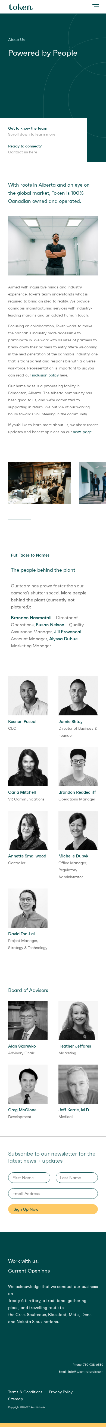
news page (82, 431)
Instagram (27, 1380)
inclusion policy (45, 375)
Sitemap (15, 1398)
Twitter (11, 1380)
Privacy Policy (61, 1391)
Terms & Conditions (25, 1391)
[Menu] (96, 6)
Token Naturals (20, 6)
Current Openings (29, 1271)
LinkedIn (19, 1380)
